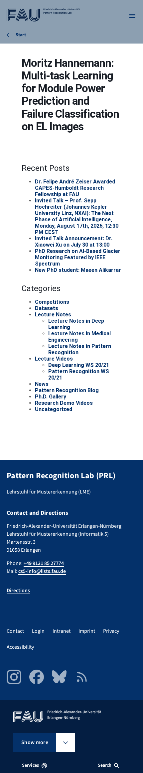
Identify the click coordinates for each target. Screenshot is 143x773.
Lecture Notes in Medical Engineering (79, 336)
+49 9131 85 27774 (44, 563)
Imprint (86, 631)
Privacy (111, 631)
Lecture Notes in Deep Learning (76, 324)
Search (105, 765)
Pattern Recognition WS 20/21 (78, 374)
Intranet (62, 631)
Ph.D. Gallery (50, 396)
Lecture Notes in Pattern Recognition (79, 349)
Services (30, 765)
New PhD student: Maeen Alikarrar (78, 270)
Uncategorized (53, 409)
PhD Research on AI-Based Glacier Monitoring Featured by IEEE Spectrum (77, 257)
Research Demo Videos (64, 403)
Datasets (46, 308)
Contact (15, 631)
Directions (18, 590)
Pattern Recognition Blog (67, 390)
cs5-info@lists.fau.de (42, 571)
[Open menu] (132, 16)
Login (38, 631)
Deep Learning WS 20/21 (78, 365)
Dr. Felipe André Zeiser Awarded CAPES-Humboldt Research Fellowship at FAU (75, 187)
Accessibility (20, 647)
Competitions (52, 302)
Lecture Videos (54, 359)
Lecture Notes (53, 314)
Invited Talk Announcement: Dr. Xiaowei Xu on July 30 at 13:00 (73, 241)
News (42, 384)
